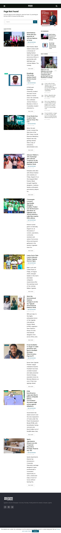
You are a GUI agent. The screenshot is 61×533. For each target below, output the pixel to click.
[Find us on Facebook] (5, 507)
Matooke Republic (32, 42)
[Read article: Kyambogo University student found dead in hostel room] (14, 79)
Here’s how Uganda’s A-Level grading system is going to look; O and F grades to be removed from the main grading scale (50, 105)
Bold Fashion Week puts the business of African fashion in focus (32, 36)
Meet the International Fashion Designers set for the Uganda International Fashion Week (32, 301)
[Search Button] (56, 6)
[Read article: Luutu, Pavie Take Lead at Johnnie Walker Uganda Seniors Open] (14, 261)
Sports (6, 199)
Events (6, 33)
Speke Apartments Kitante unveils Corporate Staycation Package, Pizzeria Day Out (32, 444)
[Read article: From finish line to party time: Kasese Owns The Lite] (14, 122)
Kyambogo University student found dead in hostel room (31, 77)
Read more (31, 68)
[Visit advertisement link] (49, 18)
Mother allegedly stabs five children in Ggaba (50, 96)
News (6, 73)
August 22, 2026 (30, 167)
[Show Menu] (4, 6)
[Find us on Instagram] (12, 507)
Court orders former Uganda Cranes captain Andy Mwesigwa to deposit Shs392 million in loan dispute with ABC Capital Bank (50, 87)
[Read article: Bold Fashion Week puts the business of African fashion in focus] (14, 39)
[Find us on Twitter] (8, 507)
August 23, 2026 (30, 43)
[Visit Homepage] (30, 6)
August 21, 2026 (30, 359)
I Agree (35, 531)
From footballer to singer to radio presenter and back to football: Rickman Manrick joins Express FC (32, 350)
